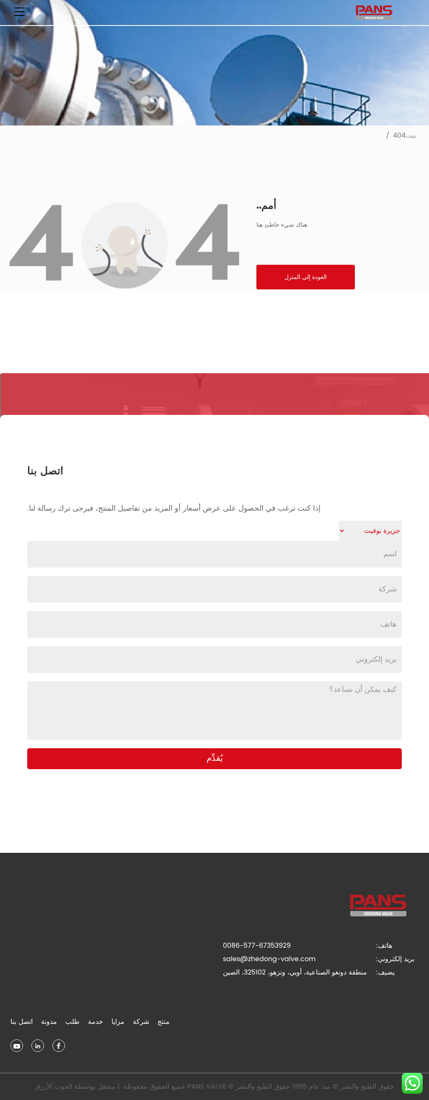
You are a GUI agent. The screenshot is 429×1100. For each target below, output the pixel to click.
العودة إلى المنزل (305, 277)
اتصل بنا (21, 1021)
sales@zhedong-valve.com (269, 959)
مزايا (117, 1021)
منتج (164, 1021)
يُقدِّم (215, 758)
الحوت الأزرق (53, 1086)
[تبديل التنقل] (19, 12)
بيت (411, 135)
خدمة (95, 1021)
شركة (141, 1021)
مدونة (49, 1021)
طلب (72, 1021)
